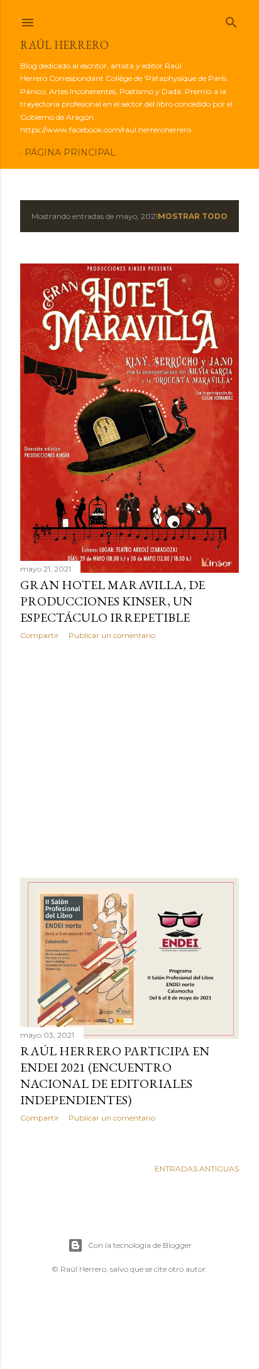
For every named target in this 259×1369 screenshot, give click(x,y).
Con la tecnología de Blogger (140, 1245)
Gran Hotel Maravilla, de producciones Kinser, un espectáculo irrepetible (112, 601)
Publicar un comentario (112, 635)
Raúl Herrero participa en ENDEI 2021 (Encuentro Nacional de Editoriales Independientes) (114, 1075)
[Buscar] (231, 20)
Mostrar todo (193, 216)
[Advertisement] (129, 759)
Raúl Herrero (64, 45)
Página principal (70, 152)
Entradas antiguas (197, 1168)
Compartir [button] (39, 635)
